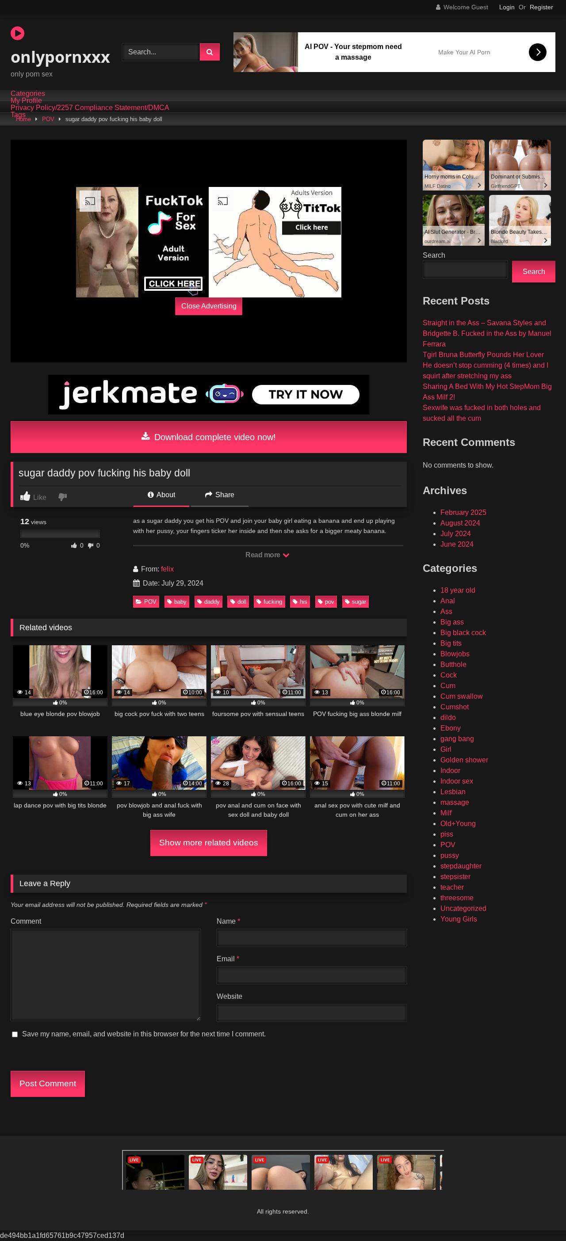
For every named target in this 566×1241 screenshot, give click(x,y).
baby (180, 601)
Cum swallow (461, 696)
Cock (448, 675)
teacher (452, 887)
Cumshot (454, 707)
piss (446, 834)
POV (48, 119)
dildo (448, 717)
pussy (449, 855)
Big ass (452, 622)
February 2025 (463, 512)
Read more (263, 555)
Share (224, 495)
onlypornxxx (60, 57)
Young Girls (458, 919)
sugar (359, 601)
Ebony (450, 728)
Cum (447, 685)
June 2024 (457, 544)
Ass (446, 611)
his (303, 601)
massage (454, 802)
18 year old (457, 590)
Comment (26, 921)
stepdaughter (461, 866)
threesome (457, 898)
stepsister (455, 876)
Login (507, 7)
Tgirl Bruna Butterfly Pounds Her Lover (483, 354)
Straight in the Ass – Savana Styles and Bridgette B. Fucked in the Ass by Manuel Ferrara (487, 333)
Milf (445, 813)
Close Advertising (209, 306)
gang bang (457, 738)
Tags (18, 114)
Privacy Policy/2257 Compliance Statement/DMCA (90, 107)
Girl (445, 749)
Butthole (453, 664)
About (165, 495)
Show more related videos (208, 842)
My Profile (26, 100)
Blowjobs (455, 654)
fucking (273, 601)
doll (241, 601)
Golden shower (464, 760)
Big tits (451, 643)
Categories (28, 93)
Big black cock (463, 632)
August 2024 (460, 523)
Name (228, 921)
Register (541, 7)
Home (23, 119)
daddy (212, 601)
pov (329, 601)
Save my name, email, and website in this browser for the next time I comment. (144, 1034)
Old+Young (458, 823)
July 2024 (455, 533)
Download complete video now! (214, 437)
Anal (447, 601)
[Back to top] (538, 1214)
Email (228, 959)
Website (229, 996)
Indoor (450, 770)
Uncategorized (463, 908)
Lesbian (453, 792)
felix (167, 569)
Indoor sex (456, 781)
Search (434, 255)
